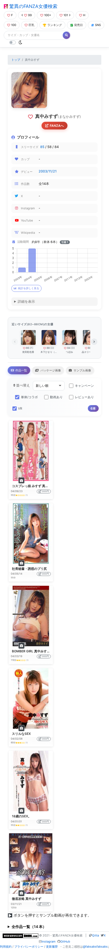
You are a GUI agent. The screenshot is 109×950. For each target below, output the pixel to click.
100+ (47, 15)
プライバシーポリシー (28, 946)
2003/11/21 (48, 171)
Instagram (49, 941)
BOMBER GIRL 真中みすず (31, 651)
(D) (52, 347)
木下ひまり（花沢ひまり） (48, 351)
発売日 (78, 25)
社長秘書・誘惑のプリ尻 (29, 569)
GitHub (65, 941)
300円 (45, 491)
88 (48, 347)
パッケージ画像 (50, 370)
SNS (98, 25)
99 (30, 15)
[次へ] (94, 342)
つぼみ (69, 351)
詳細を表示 (26, 301)
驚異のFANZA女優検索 (32, 6)
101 (65, 15)
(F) (31, 347)
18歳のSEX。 (21, 816)
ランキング (54, 25)
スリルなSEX (21, 734)
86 (27, 347)
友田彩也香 (28, 351)
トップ (15, 60)
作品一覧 (21, 370)
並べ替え (22, 385)
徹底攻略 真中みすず (26, 899)
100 (13, 25)
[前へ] (15, 342)
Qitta (95, 935)
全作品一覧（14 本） (29, 926)
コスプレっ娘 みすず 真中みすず (35, 486)
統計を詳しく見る (28, 288)
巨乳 (31, 25)
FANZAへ (57, 126)
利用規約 (6, 946)
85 (42, 147)
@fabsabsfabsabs (95, 946)
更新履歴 (52, 946)
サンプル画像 (82, 370)
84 (68, 347)
